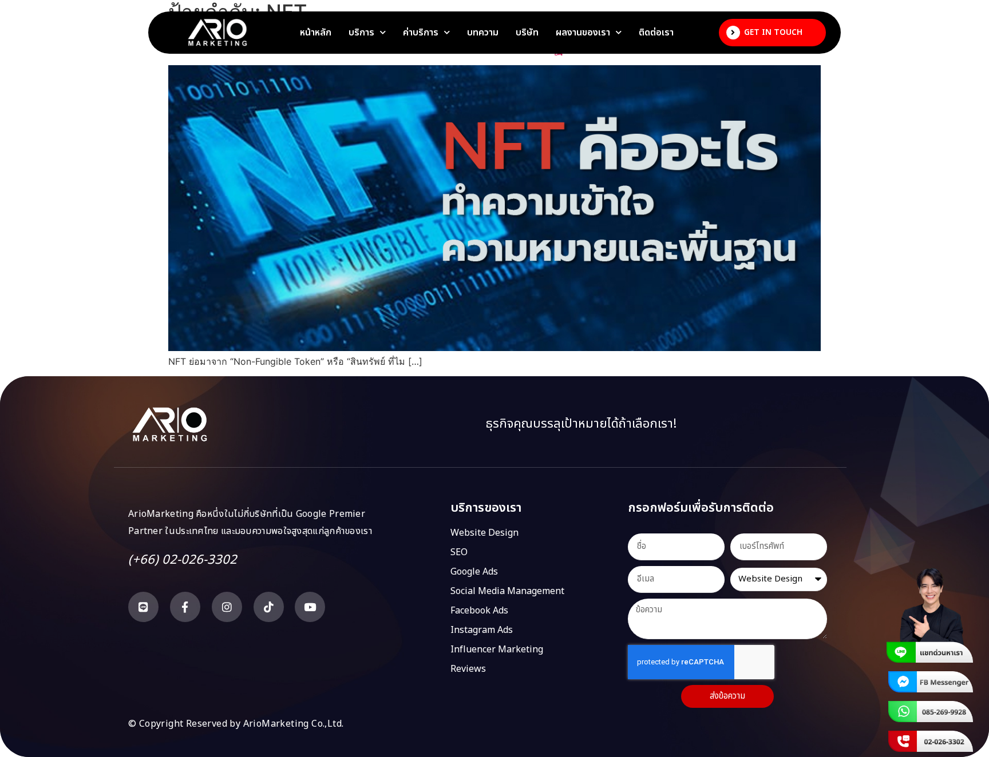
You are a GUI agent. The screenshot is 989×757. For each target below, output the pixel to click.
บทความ (483, 32)
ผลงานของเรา (583, 32)
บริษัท (527, 32)
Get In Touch (773, 32)
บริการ (361, 32)
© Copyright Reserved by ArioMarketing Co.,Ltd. (235, 724)
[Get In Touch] (733, 32)
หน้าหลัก (315, 32)
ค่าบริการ (420, 32)
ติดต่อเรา (656, 32)
